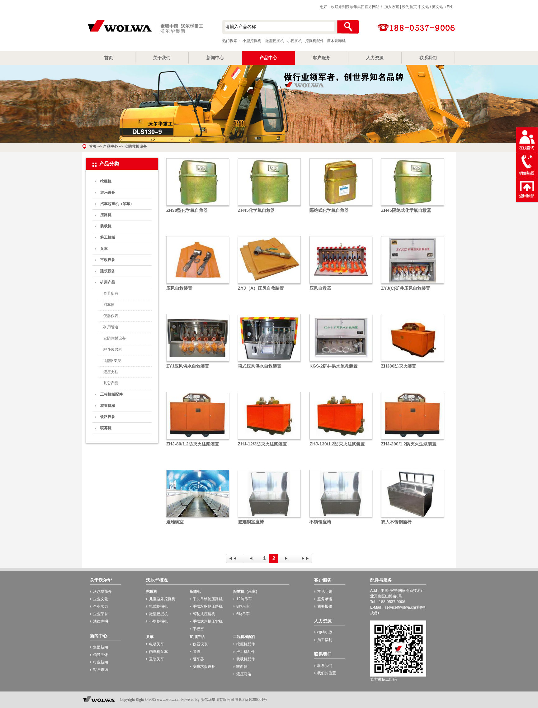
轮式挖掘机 (158, 606)
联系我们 (428, 57)
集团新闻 (100, 647)
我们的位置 (326, 673)
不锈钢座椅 (320, 521)
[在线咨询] (527, 151)
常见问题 (324, 591)
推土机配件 (245, 651)
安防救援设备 (136, 146)
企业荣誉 (100, 614)
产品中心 (268, 57)
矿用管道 (110, 327)
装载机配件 (245, 659)
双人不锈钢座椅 (396, 521)
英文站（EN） (444, 7)
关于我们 (162, 57)
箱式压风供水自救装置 (259, 366)
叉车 (104, 248)
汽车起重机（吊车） (117, 204)
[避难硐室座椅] (269, 517)
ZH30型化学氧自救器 (187, 210)
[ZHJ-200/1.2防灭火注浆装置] (412, 439)
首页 (108, 57)
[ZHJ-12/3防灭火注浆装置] (269, 439)
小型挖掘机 (144, 28)
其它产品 (110, 383)
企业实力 (100, 606)
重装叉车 (156, 659)
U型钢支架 (112, 361)
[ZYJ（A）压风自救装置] (269, 284)
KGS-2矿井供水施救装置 (333, 366)
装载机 (105, 226)
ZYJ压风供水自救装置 (187, 366)
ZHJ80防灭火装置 (398, 366)
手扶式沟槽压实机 (208, 621)
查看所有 (110, 293)
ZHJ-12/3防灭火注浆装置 (262, 443)
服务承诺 (324, 599)
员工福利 (324, 640)
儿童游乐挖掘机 (162, 599)
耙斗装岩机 (112, 349)
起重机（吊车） (246, 591)
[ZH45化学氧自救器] (269, 206)
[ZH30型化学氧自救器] (197, 206)
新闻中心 (215, 57)
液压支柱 (110, 372)
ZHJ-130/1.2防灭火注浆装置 (337, 443)
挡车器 (109, 304)
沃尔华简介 (102, 591)
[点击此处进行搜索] (348, 27)
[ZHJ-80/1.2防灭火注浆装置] (197, 439)
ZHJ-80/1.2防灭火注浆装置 (192, 443)
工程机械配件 (111, 394)
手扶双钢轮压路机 (208, 606)
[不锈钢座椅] (340, 517)
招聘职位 (324, 632)
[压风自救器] (340, 284)
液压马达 (243, 674)
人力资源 (375, 57)
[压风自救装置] (197, 284)
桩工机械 (107, 237)
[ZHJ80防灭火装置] (412, 361)
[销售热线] (527, 176)
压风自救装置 (179, 288)
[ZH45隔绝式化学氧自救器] (412, 206)
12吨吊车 (244, 599)
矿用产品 (107, 282)
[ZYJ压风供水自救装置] (197, 361)
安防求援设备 (204, 666)
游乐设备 (107, 192)
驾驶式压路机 (204, 614)
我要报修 (324, 606)
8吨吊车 (243, 606)
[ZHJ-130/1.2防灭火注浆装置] (340, 439)
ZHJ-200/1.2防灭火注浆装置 (409, 443)
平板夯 (198, 629)
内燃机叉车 (158, 651)
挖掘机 (105, 181)
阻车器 (198, 659)
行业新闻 (100, 662)
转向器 (242, 666)
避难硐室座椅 (251, 521)
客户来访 (100, 670)
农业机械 (107, 405)
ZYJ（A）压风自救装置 (261, 288)
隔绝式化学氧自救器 (329, 210)
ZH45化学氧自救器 (256, 210)
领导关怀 (100, 655)
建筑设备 (107, 271)
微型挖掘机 (274, 41)
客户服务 (321, 57)
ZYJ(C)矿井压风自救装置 (405, 288)
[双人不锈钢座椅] (412, 517)
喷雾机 (105, 428)
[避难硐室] (197, 517)
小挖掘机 (294, 41)
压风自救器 (320, 288)
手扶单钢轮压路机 (208, 599)
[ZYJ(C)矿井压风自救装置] (412, 284)
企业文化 (100, 599)
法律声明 (100, 621)
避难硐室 (175, 521)
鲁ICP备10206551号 (251, 699)
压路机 (105, 215)
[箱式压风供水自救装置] (269, 361)
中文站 (423, 7)
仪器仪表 (110, 316)
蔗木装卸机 (336, 41)
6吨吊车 (243, 614)
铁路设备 (107, 417)
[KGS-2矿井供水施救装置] (340, 361)
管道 (196, 651)
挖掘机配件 (314, 41)
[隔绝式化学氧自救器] (340, 206)
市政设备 (107, 260)
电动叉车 (156, 644)
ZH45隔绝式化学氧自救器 (406, 210)
